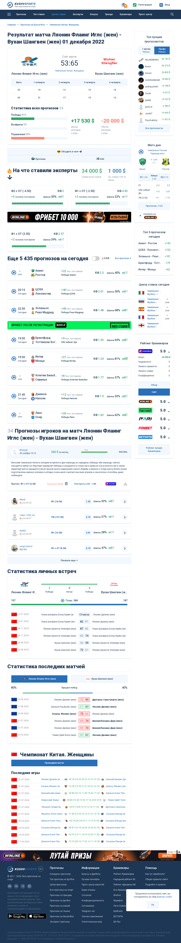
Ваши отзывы (88, 890)
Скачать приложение (92, 916)
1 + (86, 450)
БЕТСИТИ (118, 916)
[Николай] (14, 501)
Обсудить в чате (67, 151)
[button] (123, 5)
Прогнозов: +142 (154, 206)
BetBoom (118, 911)
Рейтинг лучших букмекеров (154, 449)
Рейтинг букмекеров (123, 874)
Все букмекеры (121, 890)
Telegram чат (88, 911)
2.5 (168, 185)
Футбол (152, 294)
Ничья (154, 177)
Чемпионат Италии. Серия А (154, 291)
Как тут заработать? (155, 874)
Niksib (22, 499)
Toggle (96, 258)
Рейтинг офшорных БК (124, 884)
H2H (102, 159)
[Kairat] (14, 532)
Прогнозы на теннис (60, 911)
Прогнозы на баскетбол (62, 916)
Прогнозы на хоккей (60, 906)
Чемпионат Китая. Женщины (64, 25)
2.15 (88, 548)
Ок (152, 905)
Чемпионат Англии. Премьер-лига (154, 323)
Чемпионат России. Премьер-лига (154, 299)
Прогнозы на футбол (60, 900)
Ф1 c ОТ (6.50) (28, 484)
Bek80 (23, 531)
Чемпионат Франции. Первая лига (154, 315)
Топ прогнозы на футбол (62, 879)
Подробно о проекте (155, 884)
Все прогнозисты (154, 128)
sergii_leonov (26, 546)
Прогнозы (21, 14)
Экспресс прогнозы (60, 922)
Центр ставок (59, 14)
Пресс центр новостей (93, 884)
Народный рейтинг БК (124, 879)
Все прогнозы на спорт (61, 890)
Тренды (109, 14)
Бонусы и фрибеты (91, 874)
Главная (11, 25)
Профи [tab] (162, 50)
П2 (164, 177)
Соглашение (88, 906)
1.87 (168, 191)
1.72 (168, 198)
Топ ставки (39, 14)
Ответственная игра (92, 922)
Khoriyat (24, 450)
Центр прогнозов (58, 884)
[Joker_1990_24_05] (14, 517)
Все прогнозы (122, 258)
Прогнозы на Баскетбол (32, 25)
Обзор (154, 385)
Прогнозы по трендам (61, 895)
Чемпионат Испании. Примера (154, 307)
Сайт (154, 392)
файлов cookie (164, 897)
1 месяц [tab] (146, 50)
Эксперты (78, 14)
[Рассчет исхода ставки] (66, 484)
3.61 (88, 532)
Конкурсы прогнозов (60, 874)
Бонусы (94, 14)
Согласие (86, 895)
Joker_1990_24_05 (28, 515)
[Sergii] (14, 548)
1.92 (88, 501)
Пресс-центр (145, 14)
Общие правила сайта (156, 879)
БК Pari (116, 922)
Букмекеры (126, 14)
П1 (144, 177)
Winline (117, 895)
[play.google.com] (17, 916)
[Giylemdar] (14, 452)
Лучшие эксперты (91, 879)
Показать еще (68, 560)
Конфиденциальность (93, 900)
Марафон (118, 900)
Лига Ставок (119, 906)
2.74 (88, 517)
